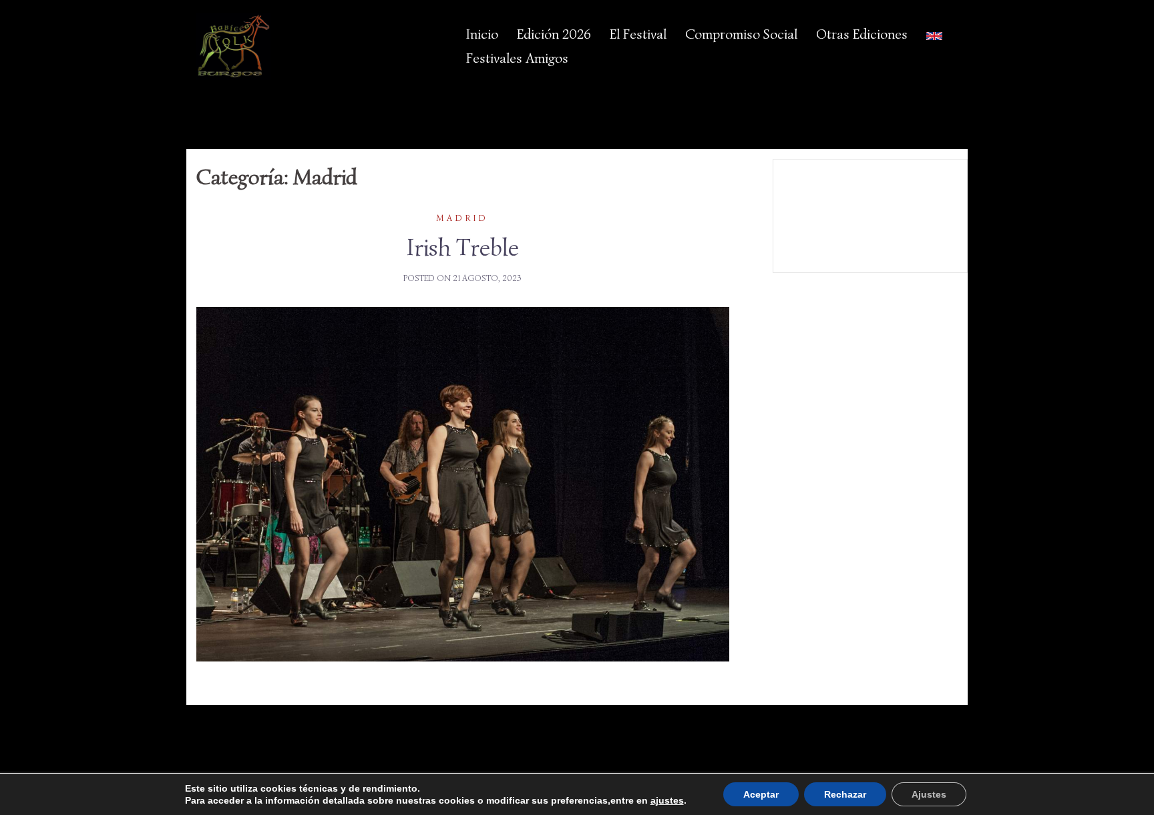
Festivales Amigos (517, 58)
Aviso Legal (869, 206)
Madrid (462, 218)
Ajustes (929, 794)
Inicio (482, 34)
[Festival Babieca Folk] (233, 46)
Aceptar (761, 794)
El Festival (638, 34)
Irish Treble (463, 247)
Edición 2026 (554, 34)
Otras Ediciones (862, 34)
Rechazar (845, 794)
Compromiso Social (741, 34)
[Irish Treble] (462, 483)
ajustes (667, 800)
